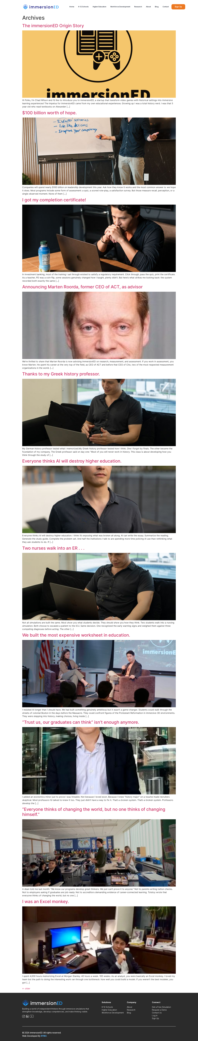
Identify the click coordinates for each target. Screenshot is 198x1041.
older (26, 988)
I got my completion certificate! (54, 199)
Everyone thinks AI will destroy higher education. (71, 461)
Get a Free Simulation (161, 1007)
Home (71, 7)
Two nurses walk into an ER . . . (53, 548)
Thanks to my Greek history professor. (61, 374)
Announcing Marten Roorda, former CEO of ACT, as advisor (82, 286)
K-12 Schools (83, 7)
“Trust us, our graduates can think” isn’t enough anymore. (80, 722)
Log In (154, 1015)
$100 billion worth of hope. (49, 112)
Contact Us (157, 1013)
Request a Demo (159, 1010)
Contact (166, 7)
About (148, 7)
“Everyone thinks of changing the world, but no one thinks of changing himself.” (93, 812)
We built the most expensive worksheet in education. (76, 635)
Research (138, 7)
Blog (157, 7)
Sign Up (155, 1018)
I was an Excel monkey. (45, 901)
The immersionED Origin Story (53, 25)
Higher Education (99, 7)
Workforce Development (120, 7)
